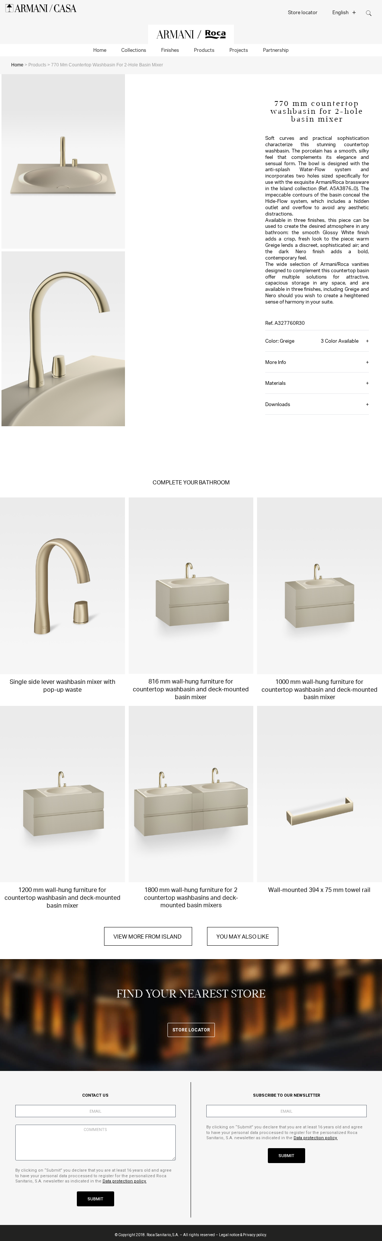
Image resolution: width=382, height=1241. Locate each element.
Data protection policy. (125, 1181)
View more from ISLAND (148, 936)
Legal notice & (230, 1235)
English (340, 12)
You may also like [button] (242, 936)
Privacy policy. (255, 1235)
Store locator (302, 12)
